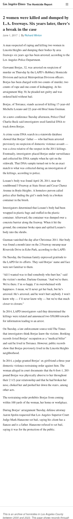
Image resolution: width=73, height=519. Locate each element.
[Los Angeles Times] (14, 4)
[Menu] (67, 4)
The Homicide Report (39, 4)
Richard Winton (33, 35)
